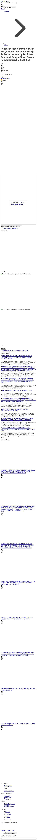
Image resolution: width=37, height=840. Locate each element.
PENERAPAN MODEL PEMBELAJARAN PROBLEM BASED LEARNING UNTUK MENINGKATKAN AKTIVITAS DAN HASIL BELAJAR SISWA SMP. (16, 357)
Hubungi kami (8, 796)
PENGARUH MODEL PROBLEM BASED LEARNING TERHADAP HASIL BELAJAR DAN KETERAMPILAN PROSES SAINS (17, 618)
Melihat (3, 348)
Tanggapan (7, 799)
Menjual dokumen (9, 791)
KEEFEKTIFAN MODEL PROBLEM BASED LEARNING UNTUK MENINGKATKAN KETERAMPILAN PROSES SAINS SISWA (17, 419)
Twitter (8, 817)
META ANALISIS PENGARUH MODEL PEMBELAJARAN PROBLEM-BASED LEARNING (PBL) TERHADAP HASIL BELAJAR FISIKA (18, 429)
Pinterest (8, 820)
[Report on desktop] (2, 66)
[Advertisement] (7, 111)
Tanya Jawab (8, 797)
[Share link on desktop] (2, 64)
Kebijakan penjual (9, 806)
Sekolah (3, 830)
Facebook (8, 814)
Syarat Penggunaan (9, 804)
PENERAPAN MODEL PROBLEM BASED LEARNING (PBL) (17, 390)
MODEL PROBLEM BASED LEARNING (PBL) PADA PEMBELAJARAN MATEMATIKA (14, 410)
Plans (13, 830)
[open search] (2, 7)
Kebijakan (6, 805)
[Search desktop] (2, 5)
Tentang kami (8, 786)
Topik (8, 830)
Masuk (2, 9)
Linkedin (7, 812)
